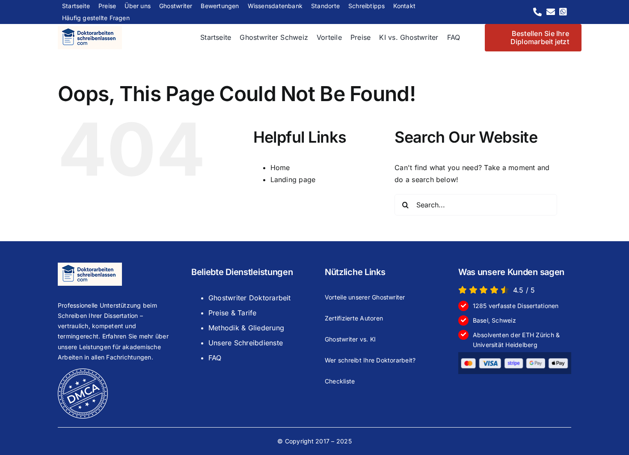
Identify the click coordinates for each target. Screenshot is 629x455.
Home (280, 167)
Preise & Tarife (232, 312)
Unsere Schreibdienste (245, 342)
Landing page (293, 179)
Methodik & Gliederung (246, 327)
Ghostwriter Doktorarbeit (249, 297)
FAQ (215, 357)
